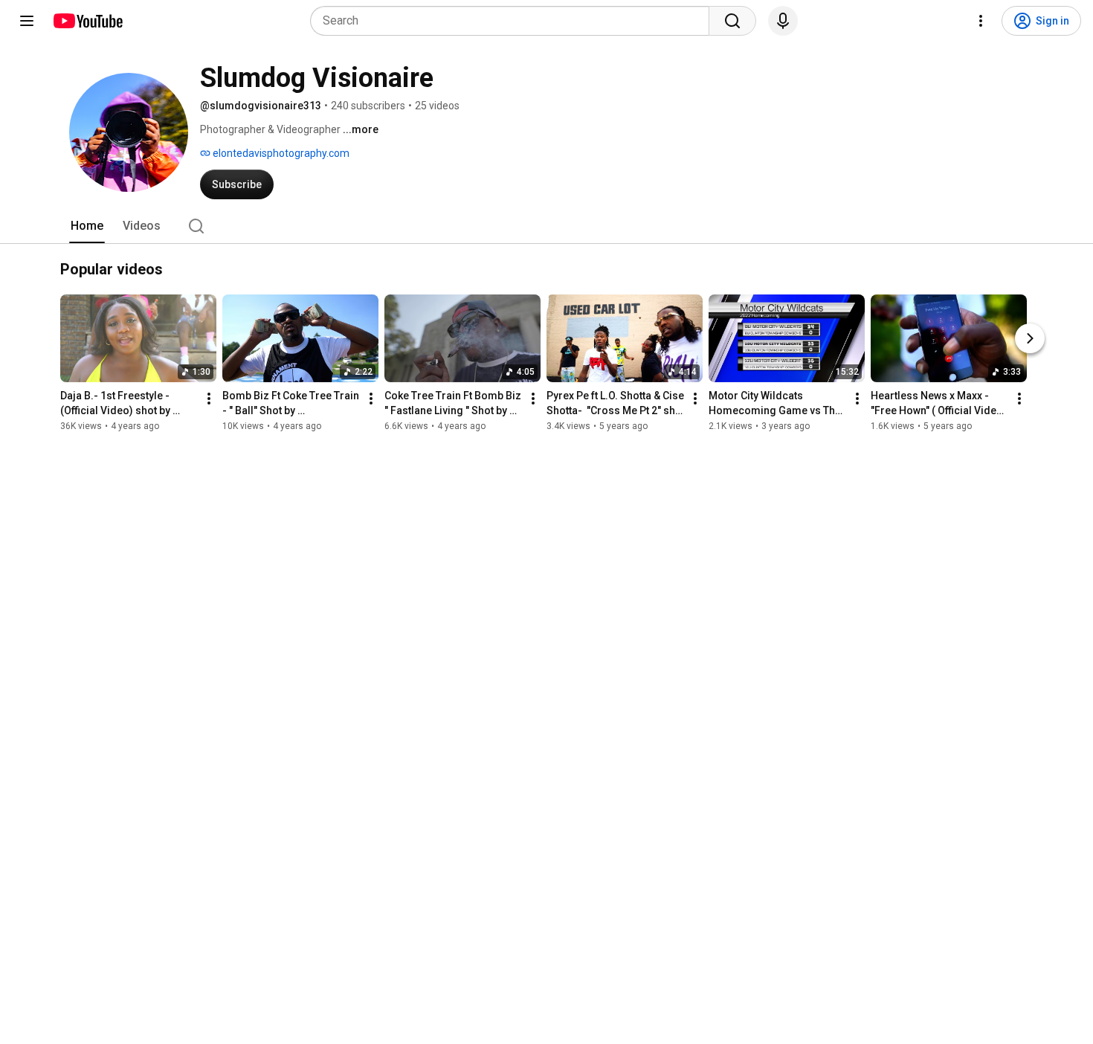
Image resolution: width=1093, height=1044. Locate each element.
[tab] (87, 226)
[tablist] (546, 226)
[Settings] (981, 21)
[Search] (732, 21)
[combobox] (514, 21)
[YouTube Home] (87, 21)
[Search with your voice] (783, 21)
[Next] (1030, 338)
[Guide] (27, 21)
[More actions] (209, 398)
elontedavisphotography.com (279, 153)
